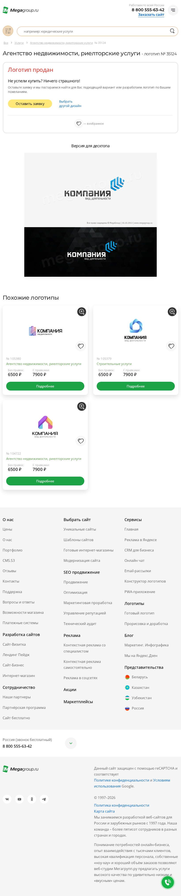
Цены (7, 529)
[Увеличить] (81, 311)
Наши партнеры (17, 697)
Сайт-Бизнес (13, 665)
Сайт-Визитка (14, 644)
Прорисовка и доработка (146, 623)
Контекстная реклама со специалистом (85, 648)
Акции (70, 689)
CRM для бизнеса (139, 550)
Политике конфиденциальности (121, 780)
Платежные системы (20, 622)
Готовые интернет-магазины (88, 550)
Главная (131, 529)
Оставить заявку (30, 103)
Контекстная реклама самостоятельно (82, 664)
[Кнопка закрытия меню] (177, 3)
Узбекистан (142, 697)
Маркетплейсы (78, 701)
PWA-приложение (139, 591)
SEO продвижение (82, 572)
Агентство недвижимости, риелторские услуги (43, 363)
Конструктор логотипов (145, 581)
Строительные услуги (114, 363)
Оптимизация (75, 592)
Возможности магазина (23, 612)
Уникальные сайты (80, 529)
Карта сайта (104, 811)
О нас (7, 539)
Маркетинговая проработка (88, 602)
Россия (138, 708)
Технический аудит (80, 623)
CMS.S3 (9, 560)
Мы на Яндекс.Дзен (140, 655)
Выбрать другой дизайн (70, 103)
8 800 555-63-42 (148, 9)
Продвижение (76, 582)
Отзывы (9, 570)
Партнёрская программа (24, 707)
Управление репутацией (85, 613)
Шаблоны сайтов (78, 539)
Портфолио (13, 550)
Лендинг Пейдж (16, 654)
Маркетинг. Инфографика (146, 645)
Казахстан (140, 687)
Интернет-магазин (19, 675)
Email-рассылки (137, 570)
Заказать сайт (151, 15)
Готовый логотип (139, 613)
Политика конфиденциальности (121, 805)
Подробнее (45, 386)
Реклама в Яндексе (140, 539)
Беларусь (140, 677)
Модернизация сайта (82, 560)
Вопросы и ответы (18, 602)
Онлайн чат (134, 560)
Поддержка (12, 591)
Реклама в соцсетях (80, 677)
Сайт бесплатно (16, 717)
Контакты (11, 581)
